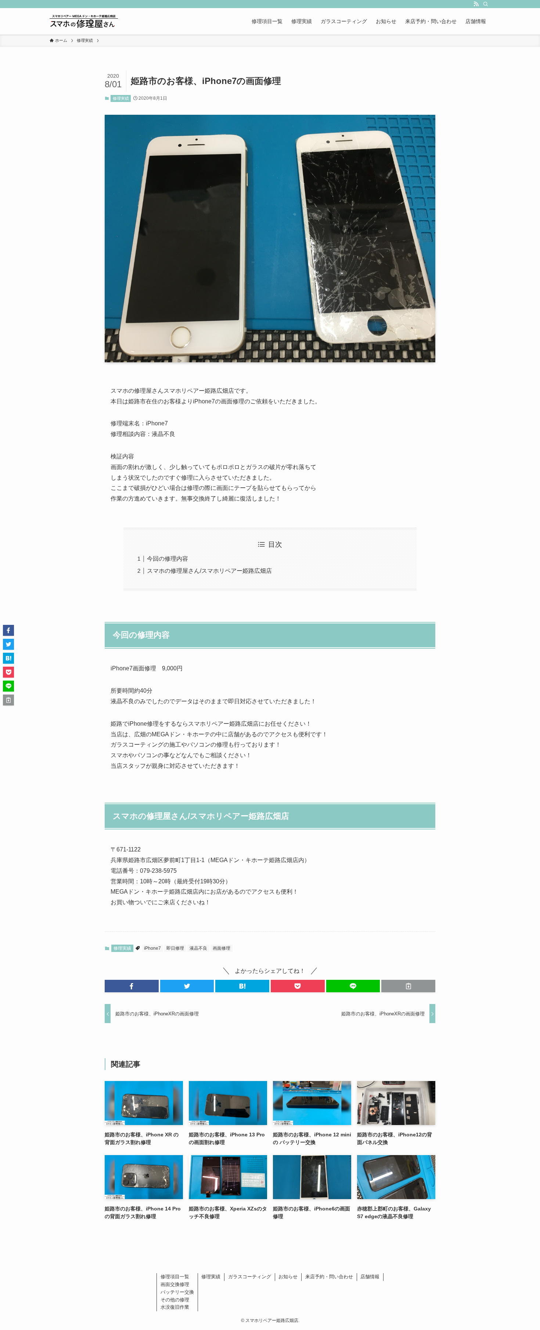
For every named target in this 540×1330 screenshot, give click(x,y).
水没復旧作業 (175, 1307)
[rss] (476, 4)
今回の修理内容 (167, 559)
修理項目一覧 (175, 1276)
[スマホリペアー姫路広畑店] (84, 21)
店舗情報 (369, 1276)
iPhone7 (152, 948)
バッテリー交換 (177, 1292)
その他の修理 (175, 1299)
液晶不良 (198, 948)
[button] (132, 986)
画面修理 (221, 948)
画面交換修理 (175, 1284)
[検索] (485, 4)
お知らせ (288, 1276)
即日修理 (175, 948)
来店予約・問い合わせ (329, 1276)
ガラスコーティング (249, 1276)
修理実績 (121, 98)
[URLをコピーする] (408, 986)
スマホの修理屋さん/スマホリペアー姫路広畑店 (209, 571)
